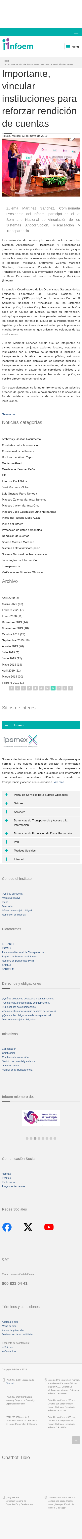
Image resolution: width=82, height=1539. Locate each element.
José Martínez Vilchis (15, 487)
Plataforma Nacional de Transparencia (23, 952)
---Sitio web (8, 1347)
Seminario (8, 414)
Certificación (9, 1053)
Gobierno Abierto (12, 463)
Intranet (19, 859)
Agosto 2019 (10, 646)
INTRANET (8, 944)
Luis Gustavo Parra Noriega (19, 493)
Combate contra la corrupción (20, 445)
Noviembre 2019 (12, 628)
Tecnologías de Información (19, 560)
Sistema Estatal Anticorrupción (21, 548)
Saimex (18, 803)
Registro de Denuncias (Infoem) (19, 956)
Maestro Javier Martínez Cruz (20, 505)
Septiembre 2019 (13, 640)
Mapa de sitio (9, 1326)
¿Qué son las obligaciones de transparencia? (26, 1015)
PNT (17, 842)
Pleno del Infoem (12, 523)
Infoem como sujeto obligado (17, 910)
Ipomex (19, 725)
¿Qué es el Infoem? (12, 893)
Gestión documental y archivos (18, 1061)
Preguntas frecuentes (13, 1186)
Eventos (6, 1178)
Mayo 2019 (9, 664)
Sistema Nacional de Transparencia (24, 554)
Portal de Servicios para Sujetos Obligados (41, 794)
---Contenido (9, 1351)
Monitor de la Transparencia (17, 1069)
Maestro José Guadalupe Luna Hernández (29, 511)
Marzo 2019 (9, 676)
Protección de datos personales (22, 529)
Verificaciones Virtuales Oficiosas (22, 572)
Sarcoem (19, 811)
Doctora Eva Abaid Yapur (17, 457)
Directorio (7, 906)
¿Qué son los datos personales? (19, 1007)
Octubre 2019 (10, 634)
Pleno (5, 902)
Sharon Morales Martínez (18, 542)
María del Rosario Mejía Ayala (21, 517)
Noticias (6, 1173)
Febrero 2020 (10, 610)
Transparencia (11, 566)
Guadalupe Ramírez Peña (18, 469)
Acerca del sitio (10, 1322)
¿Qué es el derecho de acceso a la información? (28, 998)
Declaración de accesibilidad (17, 1334)
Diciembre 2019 (12, 622)
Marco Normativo (11, 898)
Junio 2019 (9, 658)
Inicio (6, 61)
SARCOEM (8, 969)
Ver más (59, 782)
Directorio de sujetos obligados (19, 1019)
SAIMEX (6, 965)
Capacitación (9, 1048)
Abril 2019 (8, 670)
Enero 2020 (9, 616)
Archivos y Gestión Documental (21, 439)
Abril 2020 (8, 597)
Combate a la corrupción (15, 1057)
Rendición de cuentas (15, 535)
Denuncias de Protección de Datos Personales (43, 833)
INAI (4, 475)
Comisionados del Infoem (18, 451)
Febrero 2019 (10, 682)
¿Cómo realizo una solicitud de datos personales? (29, 1011)
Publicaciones (9, 1182)
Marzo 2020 (9, 604)
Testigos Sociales (25, 850)
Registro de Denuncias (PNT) (18, 960)
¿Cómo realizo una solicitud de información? (26, 1002)
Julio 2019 (8, 652)
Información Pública (14, 481)
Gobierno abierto (11, 1065)
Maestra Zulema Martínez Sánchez (24, 499)
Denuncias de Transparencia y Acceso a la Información (40, 822)
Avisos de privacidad (13, 1330)
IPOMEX (6, 948)
